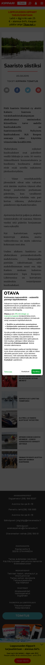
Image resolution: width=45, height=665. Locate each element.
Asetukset (25, 371)
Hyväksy (36, 371)
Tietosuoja (8, 372)
